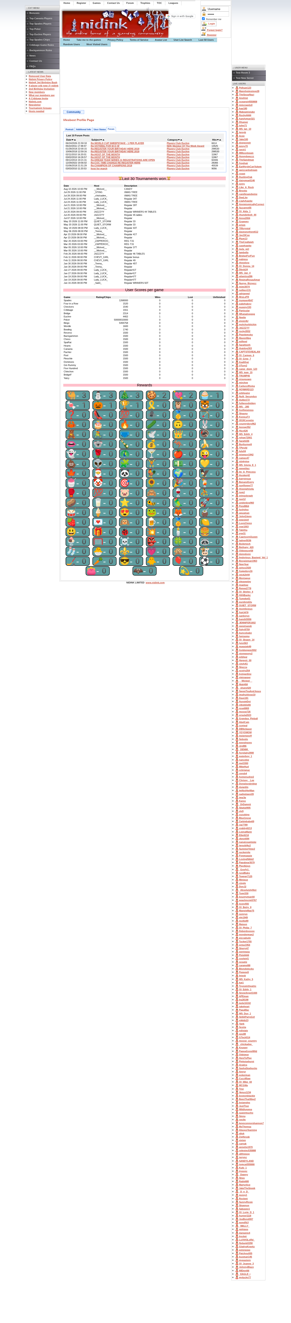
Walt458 (243, 684)
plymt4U (243, 321)
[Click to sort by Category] (179, 139)
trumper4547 (246, 300)
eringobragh (246, 495)
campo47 (244, 458)
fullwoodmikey (247, 403)
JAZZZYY (244, 328)
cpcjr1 (242, 149)
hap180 (243, 108)
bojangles (244, 1102)
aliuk (241, 1133)
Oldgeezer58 (246, 550)
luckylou (244, 509)
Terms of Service (139, 40)
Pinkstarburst (246, 1061)
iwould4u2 (245, 845)
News (32, 55)
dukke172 (244, 400)
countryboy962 (247, 423)
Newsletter (35, 105)
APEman (244, 996)
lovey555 (244, 904)
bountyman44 (247, 896)
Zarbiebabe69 (246, 821)
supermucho (246, 1112)
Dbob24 (243, 269)
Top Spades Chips (39, 39)
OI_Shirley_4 (246, 591)
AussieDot (245, 701)
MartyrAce (244, 1184)
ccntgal (243, 725)
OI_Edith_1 (245, 989)
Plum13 (243, 238)
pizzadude (245, 938)
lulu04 (242, 451)
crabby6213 (245, 828)
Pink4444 (244, 955)
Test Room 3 (243, 72)
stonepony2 (245, 653)
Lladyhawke (245, 201)
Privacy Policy (115, 40)
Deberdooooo (247, 931)
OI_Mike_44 (245, 1082)
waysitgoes (245, 742)
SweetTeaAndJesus (250, 691)
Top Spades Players (40, 23)
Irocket (243, 1236)
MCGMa (243, 1085)
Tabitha (243, 530)
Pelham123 (245, 87)
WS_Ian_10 (245, 129)
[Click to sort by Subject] (101, 139)
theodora (244, 262)
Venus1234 (245, 1092)
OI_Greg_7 (245, 358)
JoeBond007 (246, 1219)
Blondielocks (246, 968)
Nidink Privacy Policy (40, 79)
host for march (99, 168)
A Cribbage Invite (38, 98)
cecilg (242, 1119)
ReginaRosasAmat (249, 279)
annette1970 (246, 1147)
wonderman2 (246, 934)
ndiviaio (243, 1030)
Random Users (71, 44)
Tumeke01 (244, 598)
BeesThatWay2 (247, 1099)
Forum (111, 129)
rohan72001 (245, 437)
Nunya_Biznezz (247, 283)
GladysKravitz (247, 1246)
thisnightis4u (246, 489)
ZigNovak (244, 1137)
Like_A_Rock (246, 187)
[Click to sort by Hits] (218, 139)
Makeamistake (247, 112)
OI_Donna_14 (246, 266)
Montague (244, 578)
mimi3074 (244, 286)
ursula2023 (245, 715)
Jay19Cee (244, 235)
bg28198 (243, 999)
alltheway (244, 1154)
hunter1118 (245, 1215)
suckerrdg (244, 852)
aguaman (244, 513)
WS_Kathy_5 (246, 979)
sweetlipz (244, 468)
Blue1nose (245, 818)
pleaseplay (245, 581)
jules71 (243, 125)
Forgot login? (214, 30)
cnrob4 (243, 773)
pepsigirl (244, 519)
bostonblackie (247, 1095)
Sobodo (243, 739)
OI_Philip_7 (245, 927)
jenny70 (243, 146)
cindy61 (243, 663)
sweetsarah (245, 626)
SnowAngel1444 (248, 993)
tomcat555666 (247, 1164)
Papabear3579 (247, 862)
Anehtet (243, 98)
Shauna (243, 413)
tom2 (242, 492)
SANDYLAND (246, 1161)
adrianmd (244, 293)
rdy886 (242, 746)
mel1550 (243, 763)
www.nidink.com (155, 582)
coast (242, 173)
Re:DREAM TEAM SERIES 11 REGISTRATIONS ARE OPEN (123, 160)
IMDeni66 (244, 1270)
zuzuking (244, 814)
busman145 (245, 1256)
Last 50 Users (206, 40)
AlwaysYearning (248, 1130)
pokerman (244, 1075)
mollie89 (243, 921)
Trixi (241, 1089)
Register (211, 35)
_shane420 (245, 688)
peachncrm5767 (248, 900)
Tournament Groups (40, 108)
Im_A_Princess (247, 472)
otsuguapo (245, 379)
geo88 (242, 1034)
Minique (243, 879)
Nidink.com (35, 101)
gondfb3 (244, 1222)
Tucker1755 (245, 941)
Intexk (242, 975)
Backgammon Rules (40, 50)
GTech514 (244, 1037)
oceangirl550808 (248, 101)
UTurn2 (243, 365)
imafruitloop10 (247, 694)
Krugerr (243, 1047)
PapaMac (244, 1010)
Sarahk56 (244, 441)
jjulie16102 (245, 1003)
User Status (100, 129)
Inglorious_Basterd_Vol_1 (253, 557)
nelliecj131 (245, 290)
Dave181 (243, 698)
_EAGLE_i (244, 1274)
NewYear (244, 564)
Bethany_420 (246, 547)
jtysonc (243, 1171)
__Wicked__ (245, 680)
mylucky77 (245, 1277)
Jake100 (243, 139)
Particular (244, 310)
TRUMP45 (244, 375)
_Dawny (243, 1174)
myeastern (245, 1260)
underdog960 (246, 502)
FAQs (32, 66)
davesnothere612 (248, 231)
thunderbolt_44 (247, 214)
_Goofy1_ (244, 869)
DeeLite (243, 197)
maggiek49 (245, 646)
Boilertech (245, 544)
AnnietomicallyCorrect (251, 204)
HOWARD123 (246, 389)
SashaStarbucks (248, 1068)
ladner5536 (245, 540)
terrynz (243, 1157)
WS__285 (244, 406)
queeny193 (245, 307)
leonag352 (245, 427)
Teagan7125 (245, 876)
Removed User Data (40, 76)
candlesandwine (248, 194)
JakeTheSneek (247, 1188)
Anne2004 (244, 218)
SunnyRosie (246, 1202)
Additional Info (83, 129)
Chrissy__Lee (246, 780)
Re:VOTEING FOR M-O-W (105, 146)
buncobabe (245, 633)
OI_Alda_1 (245, 211)
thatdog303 (245, 348)
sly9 (241, 811)
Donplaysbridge (248, 783)
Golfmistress (246, 410)
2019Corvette (246, 420)
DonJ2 (242, 886)
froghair (243, 163)
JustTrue (244, 1106)
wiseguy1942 (246, 454)
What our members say (42, 95)
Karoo (242, 801)
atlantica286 (245, 276)
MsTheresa (245, 1126)
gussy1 (243, 1195)
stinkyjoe (244, 461)
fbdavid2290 (246, 1243)
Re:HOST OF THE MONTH (105, 154)
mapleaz (243, 585)
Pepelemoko (246, 334)
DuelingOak (245, 177)
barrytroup (245, 478)
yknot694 (244, 838)
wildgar (243, 657)
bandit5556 (245, 619)
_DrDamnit (245, 804)
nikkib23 (243, 1020)
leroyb (242, 132)
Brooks (243, 190)
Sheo (242, 1178)
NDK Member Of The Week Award (185, 146)
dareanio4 (244, 1233)
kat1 (241, 982)
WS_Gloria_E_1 (247, 465)
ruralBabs (244, 873)
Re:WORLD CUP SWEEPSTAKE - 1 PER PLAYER (117, 143)
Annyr (242, 1071)
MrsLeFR (244, 297)
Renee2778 (245, 588)
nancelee (244, 760)
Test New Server (245, 78)
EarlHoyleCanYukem (250, 166)
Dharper (243, 122)
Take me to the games (88, 40)
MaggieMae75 (246, 910)
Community (74, 112)
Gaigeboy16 (245, 571)
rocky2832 (244, 331)
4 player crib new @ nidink (43, 85)
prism (242, 225)
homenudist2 (246, 777)
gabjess (243, 259)
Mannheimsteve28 (249, 91)
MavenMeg (245, 338)
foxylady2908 (246, 752)
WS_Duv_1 (245, 1013)
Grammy (244, 221)
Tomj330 (243, 893)
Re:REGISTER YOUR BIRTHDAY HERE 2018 (115, 148)
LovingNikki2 (246, 859)
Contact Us (35, 61)
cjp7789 (243, 824)
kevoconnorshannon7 (251, 1123)
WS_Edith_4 (245, 434)
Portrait (69, 129)
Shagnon (244, 1205)
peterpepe (244, 1250)
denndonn (245, 554)
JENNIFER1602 (247, 622)
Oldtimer (244, 1054)
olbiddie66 (245, 705)
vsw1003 (244, 526)
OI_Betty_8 (245, 907)
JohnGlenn (245, 516)
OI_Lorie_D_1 (246, 1212)
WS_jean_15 (245, 372)
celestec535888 (247, 1150)
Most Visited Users (96, 44)
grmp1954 (244, 945)
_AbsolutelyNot (247, 890)
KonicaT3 (244, 417)
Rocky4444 (245, 115)
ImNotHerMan (246, 790)
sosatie (243, 962)
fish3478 (243, 612)
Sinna (242, 1116)
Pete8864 (244, 506)
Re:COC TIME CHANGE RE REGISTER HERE (115, 162)
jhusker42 (244, 475)
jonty (242, 184)
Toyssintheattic (247, 986)
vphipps (243, 1229)
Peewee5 (244, 972)
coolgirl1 (244, 958)
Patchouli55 (245, 1253)
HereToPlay (245, 1058)
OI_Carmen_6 (246, 355)
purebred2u (245, 602)
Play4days (244, 866)
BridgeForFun (247, 256)
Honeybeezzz (246, 156)
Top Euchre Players (40, 34)
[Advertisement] (146, 77)
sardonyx (244, 616)
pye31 (242, 533)
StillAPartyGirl (247, 1017)
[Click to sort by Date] (72, 139)
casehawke (245, 245)
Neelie (242, 317)
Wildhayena (245, 1109)
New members (37, 92)
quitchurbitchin (247, 324)
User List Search (183, 40)
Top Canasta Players (40, 18)
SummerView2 (247, 849)
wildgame (244, 393)
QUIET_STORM (247, 605)
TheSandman (246, 159)
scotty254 (244, 670)
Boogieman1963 (248, 561)
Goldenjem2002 (247, 650)
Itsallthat (244, 362)
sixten (242, 1140)
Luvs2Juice (245, 523)
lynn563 (243, 643)
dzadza (243, 1065)
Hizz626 (243, 430)
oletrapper (245, 677)
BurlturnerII (245, 444)
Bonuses (34, 13)
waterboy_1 (245, 756)
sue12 (242, 499)
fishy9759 (244, 629)
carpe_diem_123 (248, 369)
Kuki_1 (243, 1167)
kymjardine (245, 674)
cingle (242, 883)
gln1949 (243, 917)
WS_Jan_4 (245, 273)
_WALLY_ (244, 1226)
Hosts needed (36, 111)
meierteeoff (245, 735)
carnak (242, 1143)
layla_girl (244, 249)
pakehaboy (245, 303)
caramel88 (244, 965)
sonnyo (243, 914)
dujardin (243, 787)
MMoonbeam (246, 153)
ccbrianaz (244, 770)
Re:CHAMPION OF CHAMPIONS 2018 (111, 165)
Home (66, 40)
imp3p (242, 797)
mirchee (243, 382)
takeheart (244, 1006)
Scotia (242, 1027)
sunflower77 (246, 485)
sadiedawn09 (246, 794)
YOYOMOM (245, 732)
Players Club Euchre (178, 143)
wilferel (243, 341)
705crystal (244, 228)
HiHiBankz (245, 595)
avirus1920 (245, 567)
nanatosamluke (247, 842)
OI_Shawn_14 (246, 639)
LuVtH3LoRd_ (247, 1239)
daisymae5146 (247, 180)
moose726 (245, 711)
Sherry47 (244, 948)
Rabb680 (244, 1181)
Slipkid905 (245, 807)
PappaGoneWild (248, 1051)
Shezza (243, 667)
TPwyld (243, 447)
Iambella (243, 252)
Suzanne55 (245, 207)
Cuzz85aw (245, 1078)
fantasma (244, 636)
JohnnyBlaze (246, 1267)
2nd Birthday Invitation (42, 89)
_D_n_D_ (244, 1191)
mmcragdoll (245, 105)
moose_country (248, 1040)
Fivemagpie (245, 855)
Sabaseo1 (244, 1209)
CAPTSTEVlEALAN (249, 351)
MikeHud (244, 766)
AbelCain (244, 722)
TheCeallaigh (246, 242)
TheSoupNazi (246, 94)
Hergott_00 (245, 660)
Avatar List (161, 40)
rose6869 (244, 708)
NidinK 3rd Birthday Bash (43, 82)
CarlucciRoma (247, 386)
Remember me (213, 19)
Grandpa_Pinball (248, 718)
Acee (242, 136)
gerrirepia (244, 951)
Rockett (243, 1198)
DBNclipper (245, 729)
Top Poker (35, 29)
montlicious (245, 609)
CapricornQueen (248, 537)
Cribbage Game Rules (41, 45)
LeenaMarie (245, 832)
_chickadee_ (246, 1044)
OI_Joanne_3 (246, 1263)
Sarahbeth (245, 345)
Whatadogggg (247, 314)
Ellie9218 (244, 835)
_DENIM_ (244, 749)
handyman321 (247, 118)
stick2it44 (244, 574)
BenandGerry (246, 482)
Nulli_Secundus (248, 396)
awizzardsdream (248, 170)
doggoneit (245, 142)
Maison (243, 924)
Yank (241, 1023)
